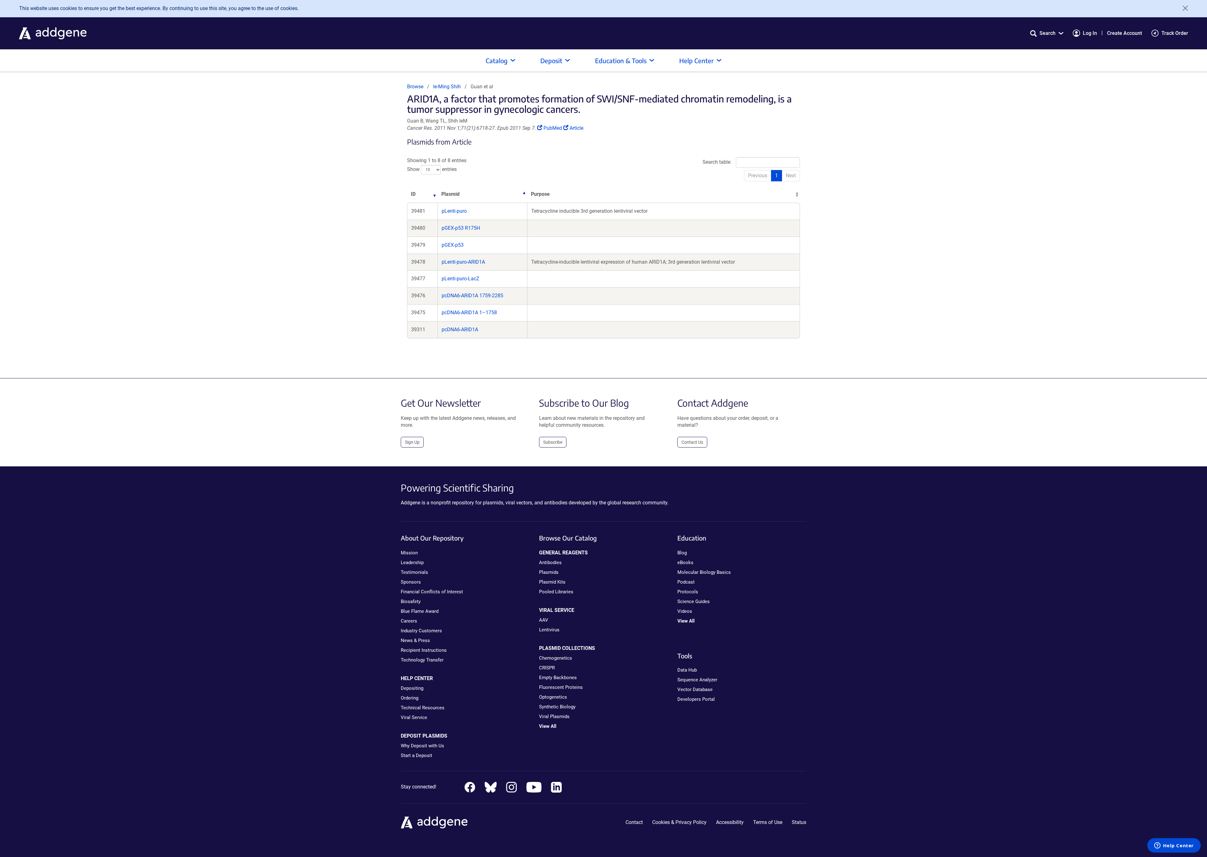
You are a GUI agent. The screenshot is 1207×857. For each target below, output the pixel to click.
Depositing (412, 688)
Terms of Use (767, 822)
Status (799, 822)
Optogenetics (553, 697)
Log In (1090, 33)
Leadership (412, 562)
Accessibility (730, 822)
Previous (757, 176)
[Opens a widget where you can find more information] (1174, 846)
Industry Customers (421, 631)
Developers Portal (696, 699)
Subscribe (552, 442)
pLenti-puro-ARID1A (463, 262)
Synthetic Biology (557, 707)
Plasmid (450, 194)
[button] (1046, 33)
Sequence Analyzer (697, 680)
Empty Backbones (558, 677)
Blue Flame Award (419, 611)
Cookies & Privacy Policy (679, 822)
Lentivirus (549, 630)
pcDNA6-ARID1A (460, 329)
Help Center (696, 60)
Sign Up (412, 442)
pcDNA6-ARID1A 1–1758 (469, 313)
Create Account (1124, 33)
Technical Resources (422, 708)
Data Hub (687, 670)
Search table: (717, 162)
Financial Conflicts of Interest (432, 592)
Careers (409, 621)
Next (791, 176)
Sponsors (411, 582)
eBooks (685, 562)
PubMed (553, 128)
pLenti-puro (454, 211)
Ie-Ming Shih (447, 87)
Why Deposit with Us (422, 746)
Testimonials (414, 572)
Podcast (686, 582)
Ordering (409, 698)
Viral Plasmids (554, 716)
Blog (682, 553)
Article (576, 128)
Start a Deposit (416, 755)
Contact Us (692, 442)
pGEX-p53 (453, 245)
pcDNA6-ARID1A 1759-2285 (472, 296)
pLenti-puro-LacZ (460, 279)
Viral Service (414, 717)
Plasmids (549, 572)
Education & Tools (621, 60)
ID (413, 194)
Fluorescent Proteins (561, 687)
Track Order (1174, 33)
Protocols (687, 592)
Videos (684, 611)
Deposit (551, 60)
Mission (409, 553)
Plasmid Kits (552, 582)
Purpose (540, 194)
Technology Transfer (422, 660)
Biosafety (411, 601)
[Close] (1183, 8)
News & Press (415, 640)
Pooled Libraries (556, 592)
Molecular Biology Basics (704, 572)
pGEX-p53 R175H (461, 228)
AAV (543, 620)
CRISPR (547, 668)
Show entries (432, 170)
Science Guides (693, 601)
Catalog (497, 60)
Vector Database (695, 689)
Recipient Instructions (424, 650)
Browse (415, 87)
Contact (634, 822)
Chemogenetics (555, 658)
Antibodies (550, 562)
